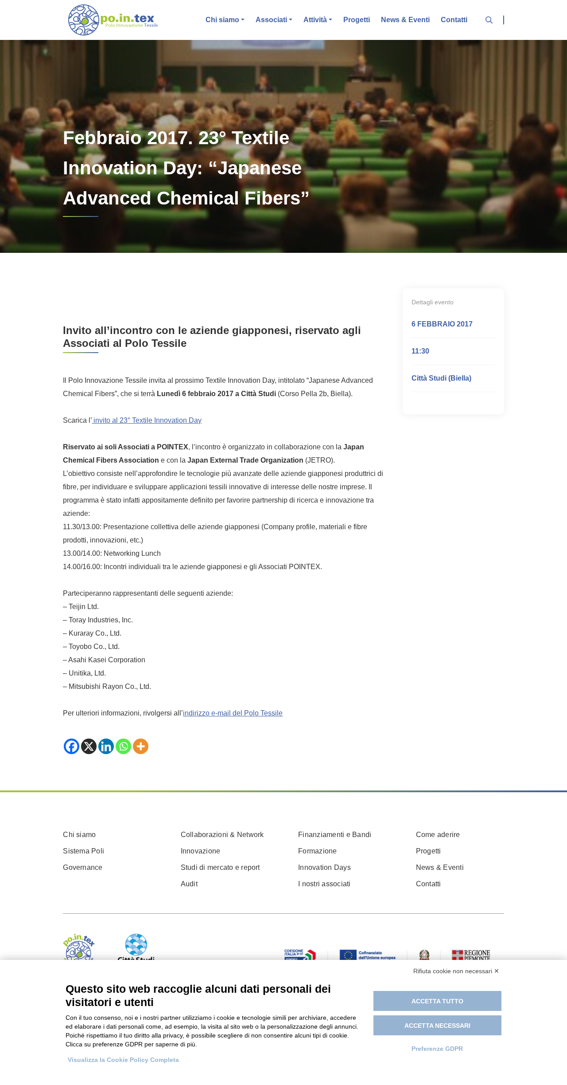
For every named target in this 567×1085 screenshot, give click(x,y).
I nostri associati (324, 884)
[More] (140, 746)
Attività (315, 20)
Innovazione (201, 851)
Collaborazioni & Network (222, 834)
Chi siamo (222, 20)
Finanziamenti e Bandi (334, 834)
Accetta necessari (437, 1025)
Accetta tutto (437, 1001)
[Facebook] (71, 746)
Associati (271, 20)
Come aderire (438, 834)
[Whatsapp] (123, 746)
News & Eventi (405, 20)
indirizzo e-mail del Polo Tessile (233, 713)
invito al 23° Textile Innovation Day (147, 420)
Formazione (317, 851)
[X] (89, 746)
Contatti (454, 20)
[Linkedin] (106, 746)
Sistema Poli (83, 851)
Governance (82, 867)
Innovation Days (324, 867)
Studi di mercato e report (220, 867)
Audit (189, 884)
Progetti (356, 20)
